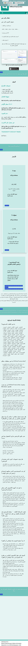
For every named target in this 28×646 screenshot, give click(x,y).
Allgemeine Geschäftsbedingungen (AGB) (11, 645)
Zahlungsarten (4, 641)
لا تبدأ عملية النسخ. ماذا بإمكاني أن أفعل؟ (13, 541)
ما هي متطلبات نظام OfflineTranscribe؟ (13, 361)
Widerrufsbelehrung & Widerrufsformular (11, 643)
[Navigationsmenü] (2, 13)
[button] (14, 324)
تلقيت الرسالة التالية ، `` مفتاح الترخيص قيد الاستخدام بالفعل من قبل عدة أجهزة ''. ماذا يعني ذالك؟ (13, 514)
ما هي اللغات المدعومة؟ (8, 324)
